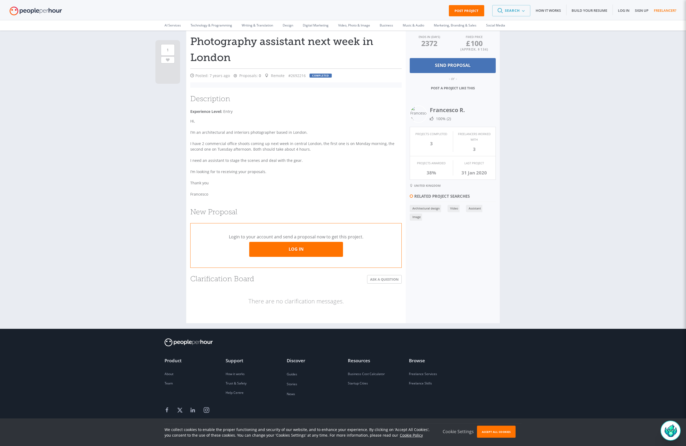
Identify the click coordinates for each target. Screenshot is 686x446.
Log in (623, 10)
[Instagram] (206, 410)
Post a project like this (453, 88)
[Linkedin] (193, 410)
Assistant (475, 208)
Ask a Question (384, 279)
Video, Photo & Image (354, 25)
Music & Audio (413, 25)
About (169, 374)
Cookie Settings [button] (458, 431)
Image (416, 217)
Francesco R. (447, 110)
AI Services (173, 25)
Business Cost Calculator (366, 374)
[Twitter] (180, 410)
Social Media (495, 25)
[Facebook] (167, 410)
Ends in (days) (429, 37)
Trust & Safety (236, 383)
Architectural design (426, 208)
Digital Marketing (316, 25)
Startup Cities (358, 383)
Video (454, 208)
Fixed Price (474, 37)
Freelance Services (423, 374)
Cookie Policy (411, 435)
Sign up (641, 10)
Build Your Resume (589, 10)
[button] (511, 10)
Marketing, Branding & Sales (455, 25)
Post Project (466, 10)
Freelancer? (665, 10)
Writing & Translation (257, 25)
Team (169, 383)
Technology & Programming (211, 25)
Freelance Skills (420, 383)
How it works (548, 10)
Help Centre (235, 392)
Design (288, 25)
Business (386, 25)
